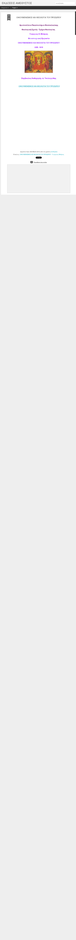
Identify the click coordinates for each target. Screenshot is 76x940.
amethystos (54, 152)
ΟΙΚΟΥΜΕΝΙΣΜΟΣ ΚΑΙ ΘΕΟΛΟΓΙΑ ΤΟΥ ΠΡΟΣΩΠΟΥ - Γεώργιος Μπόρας (42, 154)
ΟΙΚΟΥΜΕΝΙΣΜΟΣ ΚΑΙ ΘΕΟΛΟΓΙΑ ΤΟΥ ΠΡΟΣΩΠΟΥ (38, 17)
